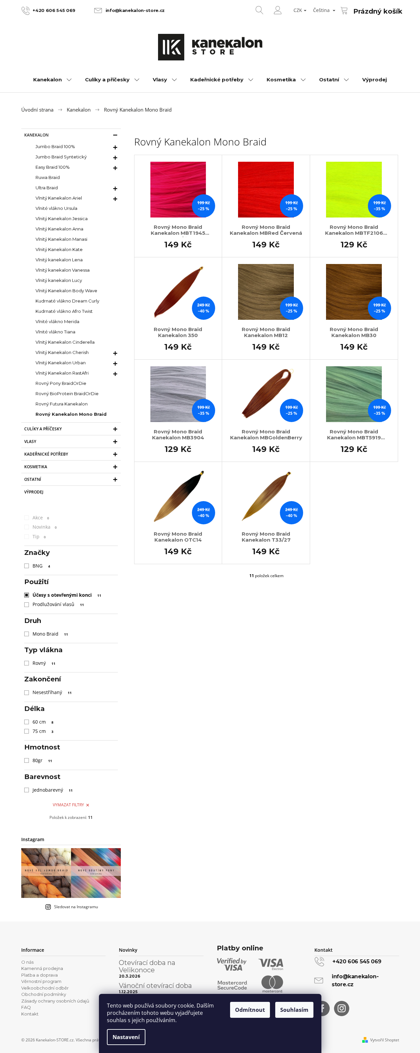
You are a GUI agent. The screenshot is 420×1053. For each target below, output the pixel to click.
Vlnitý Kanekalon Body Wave (66, 290)
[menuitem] (52, 80)
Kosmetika (35, 467)
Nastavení (126, 1037)
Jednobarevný (53, 790)
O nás (27, 962)
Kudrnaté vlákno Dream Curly (67, 301)
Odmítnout (250, 1009)
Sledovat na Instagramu (76, 907)
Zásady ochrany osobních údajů (55, 1001)
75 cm (43, 731)
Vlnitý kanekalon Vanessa (63, 270)
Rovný (44, 663)
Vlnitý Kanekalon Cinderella (65, 342)
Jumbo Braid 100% (55, 146)
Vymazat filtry (68, 805)
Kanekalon (36, 135)
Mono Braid (50, 634)
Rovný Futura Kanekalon (62, 403)
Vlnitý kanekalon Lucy (59, 280)
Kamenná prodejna (42, 968)
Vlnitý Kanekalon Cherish (62, 352)
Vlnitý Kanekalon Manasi (61, 239)
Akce (41, 517)
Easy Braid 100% (53, 167)
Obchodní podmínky (43, 994)
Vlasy (30, 441)
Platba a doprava (39, 975)
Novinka (45, 527)
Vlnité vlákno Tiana (55, 331)
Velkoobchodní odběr (45, 988)
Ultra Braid (47, 187)
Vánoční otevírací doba (155, 985)
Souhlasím (294, 1009)
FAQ (26, 1007)
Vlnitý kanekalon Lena (59, 259)
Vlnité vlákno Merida (57, 321)
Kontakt (30, 1013)
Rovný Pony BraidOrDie (61, 383)
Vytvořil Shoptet (384, 1040)
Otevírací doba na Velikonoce (147, 966)
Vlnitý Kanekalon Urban (61, 362)
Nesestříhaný (52, 692)
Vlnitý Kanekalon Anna (59, 228)
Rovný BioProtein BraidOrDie (67, 393)
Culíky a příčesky (43, 429)
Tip (39, 536)
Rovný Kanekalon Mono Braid (71, 414)
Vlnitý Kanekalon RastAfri (62, 373)
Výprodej (33, 492)
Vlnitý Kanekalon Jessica (62, 218)
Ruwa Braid (48, 177)
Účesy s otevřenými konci (67, 595)
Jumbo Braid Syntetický (61, 156)
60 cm (43, 722)
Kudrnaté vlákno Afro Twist (64, 311)
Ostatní (32, 479)
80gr (42, 760)
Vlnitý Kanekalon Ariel (59, 198)
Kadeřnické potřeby (46, 454)
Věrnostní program (41, 981)
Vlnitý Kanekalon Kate (59, 249)
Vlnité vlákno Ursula (56, 208)
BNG (41, 566)
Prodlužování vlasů (58, 604)
